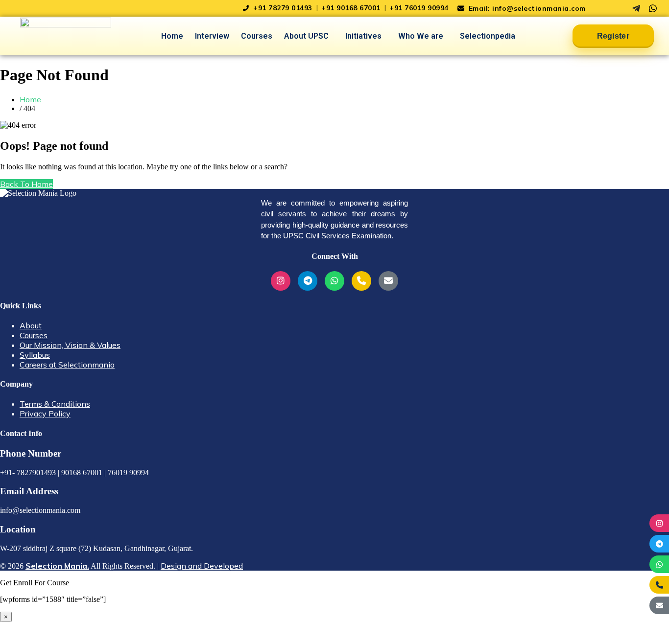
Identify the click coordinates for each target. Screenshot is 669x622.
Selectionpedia (487, 36)
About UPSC (306, 36)
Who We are (420, 36)
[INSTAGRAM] (659, 523)
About (31, 325)
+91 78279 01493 (282, 7)
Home (172, 36)
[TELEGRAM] (659, 544)
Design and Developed (202, 566)
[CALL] (659, 585)
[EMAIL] (659, 605)
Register (613, 36)
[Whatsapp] (652, 8)
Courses (256, 36)
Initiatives (363, 36)
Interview (212, 36)
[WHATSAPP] (659, 564)
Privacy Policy (45, 413)
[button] (308, 36)
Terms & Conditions (55, 404)
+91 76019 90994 (419, 7)
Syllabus (35, 355)
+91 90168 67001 (351, 7)
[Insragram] (619, 8)
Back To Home (26, 184)
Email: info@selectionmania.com (526, 8)
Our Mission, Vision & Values (70, 345)
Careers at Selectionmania (67, 364)
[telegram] (636, 8)
